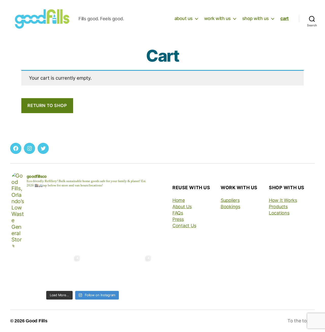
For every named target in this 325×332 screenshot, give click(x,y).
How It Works (283, 200)
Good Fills (36, 320)
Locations (279, 213)
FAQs (177, 213)
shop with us (255, 18)
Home (178, 200)
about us (183, 18)
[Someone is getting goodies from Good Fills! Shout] (135, 270)
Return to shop (47, 105)
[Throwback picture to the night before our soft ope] (29, 270)
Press (178, 219)
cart (284, 18)
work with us (217, 18)
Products (278, 206)
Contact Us (184, 225)
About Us (182, 206)
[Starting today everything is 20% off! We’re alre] (100, 270)
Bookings (230, 206)
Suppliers (230, 200)
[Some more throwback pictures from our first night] (64, 270)
